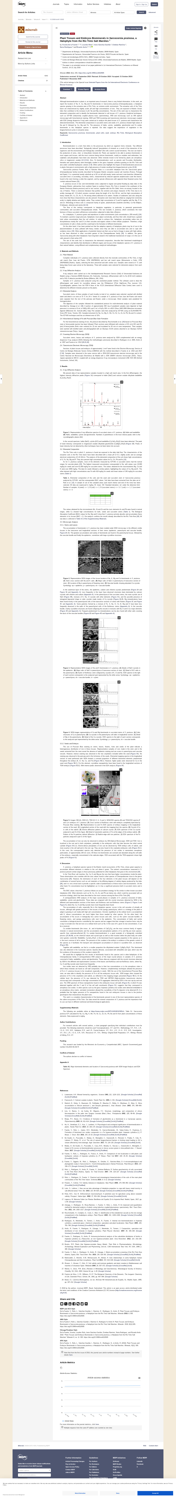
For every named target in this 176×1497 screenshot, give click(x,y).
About (118, 4)
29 (72, 935)
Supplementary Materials (28, 108)
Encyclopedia (117, 1475)
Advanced (152, 12)
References (23, 120)
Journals (56, 4)
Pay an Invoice (70, 1464)
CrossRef (138, 1094)
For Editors (93, 1467)
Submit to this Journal (33, 37)
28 (69, 935)
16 (122, 233)
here (70, 1355)
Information (78, 4)
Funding (22, 113)
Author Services (93, 4)
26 (61, 884)
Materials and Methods (27, 100)
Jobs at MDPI (69, 1472)
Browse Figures (83, 89)
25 (70, 879)
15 (73, 231)
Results (22, 103)
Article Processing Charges (74, 1461)
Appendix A (23, 118)
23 (80, 464)
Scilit (67, 1097)
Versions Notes (100, 89)
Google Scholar (127, 1094)
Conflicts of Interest (26, 115)
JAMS (115, 1478)
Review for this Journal (33, 42)
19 (123, 322)
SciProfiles (116, 1472)
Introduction (23, 98)
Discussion (23, 105)
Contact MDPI (70, 1469)
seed (107, 133)
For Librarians (94, 1469)
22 (87, 342)
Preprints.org (117, 1467)
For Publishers (94, 1472)
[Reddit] (82, 1304)
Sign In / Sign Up (141, 4)
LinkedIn (139, 1461)
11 (78, 181)
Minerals (28, 19)
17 (80, 238)
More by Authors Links (26, 63)
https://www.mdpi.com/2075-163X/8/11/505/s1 (107, 1011)
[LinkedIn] (70, 1304)
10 (135, 167)
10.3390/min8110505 (57, 19)
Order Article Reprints (133, 28)
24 (138, 516)
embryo (113, 133)
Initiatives (107, 4)
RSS (144, 1446)
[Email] (62, 1304)
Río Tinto (120, 133)
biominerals (90, 133)
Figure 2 (63, 533)
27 (67, 935)
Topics (66, 4)
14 (140, 214)
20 (83, 342)
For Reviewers (94, 1464)
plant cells (100, 133)
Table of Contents (25, 91)
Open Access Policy (72, 1467)
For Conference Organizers (98, 1478)
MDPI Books (117, 1464)
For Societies (93, 1475)
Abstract (22, 95)
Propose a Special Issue (33, 47)
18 (82, 306)
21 (85, 342)
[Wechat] (78, 1304)
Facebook (140, 1464)
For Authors (93, 1461)
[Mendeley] (86, 1304)
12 (84, 205)
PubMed (74, 1097)
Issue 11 (45, 19)
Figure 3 (63, 592)
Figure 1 (88, 375)
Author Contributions (26, 110)
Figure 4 (117, 599)
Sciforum (116, 1461)
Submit (154, 4)
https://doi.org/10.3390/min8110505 (91, 73)
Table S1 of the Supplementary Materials (91, 519)
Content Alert (153, 1446)
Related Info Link (24, 58)
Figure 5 (134, 754)
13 (87, 205)
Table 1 (68, 474)
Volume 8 (37, 19)
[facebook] (74, 1304)
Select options (24, 1470)
